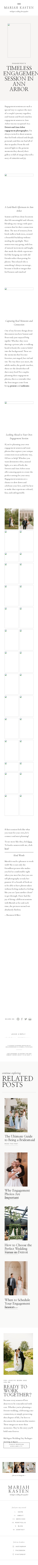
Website (9, 1074)
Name (8, 1063)
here (30, 841)
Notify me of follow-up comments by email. (17, 1096)
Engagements (19, 63)
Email (8, 1069)
